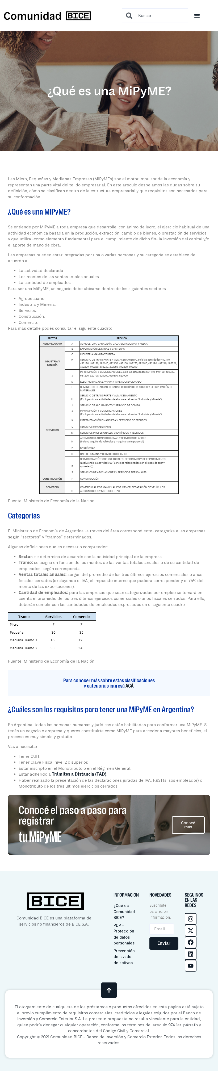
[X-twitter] (190, 930)
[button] (197, 15)
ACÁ (129, 686)
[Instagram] (190, 919)
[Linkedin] (190, 954)
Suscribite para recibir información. (160, 911)
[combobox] (155, 15)
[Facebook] (190, 942)
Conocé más (188, 825)
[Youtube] (190, 966)
